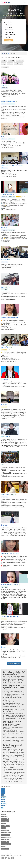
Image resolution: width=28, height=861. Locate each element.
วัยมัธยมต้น (9, 30)
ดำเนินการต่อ (8, 40)
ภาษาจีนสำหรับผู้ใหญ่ (5, 818)
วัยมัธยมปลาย (10, 32)
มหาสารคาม (4, 797)
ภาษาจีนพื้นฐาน (18, 64)
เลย (2, 807)
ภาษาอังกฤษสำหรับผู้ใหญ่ (6, 832)
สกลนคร (3, 801)
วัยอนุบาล (9, 25)
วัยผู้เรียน (11, 60)
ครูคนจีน (10, 64)
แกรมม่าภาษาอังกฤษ (5, 848)
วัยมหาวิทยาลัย (10, 35)
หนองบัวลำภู (4, 803)
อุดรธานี (3, 805)
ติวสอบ (4, 60)
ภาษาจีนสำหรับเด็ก (5, 821)
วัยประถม (9, 27)
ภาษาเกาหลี (4, 846)
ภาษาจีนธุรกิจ (5, 67)
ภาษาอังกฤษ (4, 828)
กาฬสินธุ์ (3, 788)
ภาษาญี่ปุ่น (3, 823)
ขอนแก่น (3, 790)
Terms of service (5, 855)
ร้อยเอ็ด (3, 799)
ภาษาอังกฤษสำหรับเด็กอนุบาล (7, 837)
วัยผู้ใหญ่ (8, 37)
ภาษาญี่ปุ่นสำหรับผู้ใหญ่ (6, 825)
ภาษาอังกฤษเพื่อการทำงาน (6, 844)
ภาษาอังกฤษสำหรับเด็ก (5, 834)
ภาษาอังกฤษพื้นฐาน (5, 830)
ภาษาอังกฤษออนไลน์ (5, 839)
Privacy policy (13, 855)
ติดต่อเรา (19, 855)
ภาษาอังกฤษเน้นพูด (5, 841)
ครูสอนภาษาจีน (5, 53)
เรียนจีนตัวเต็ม (20, 60)
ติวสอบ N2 (3, 814)
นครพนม (3, 793)
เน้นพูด (3, 64)
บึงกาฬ (3, 795)
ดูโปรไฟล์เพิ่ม (14, 664)
